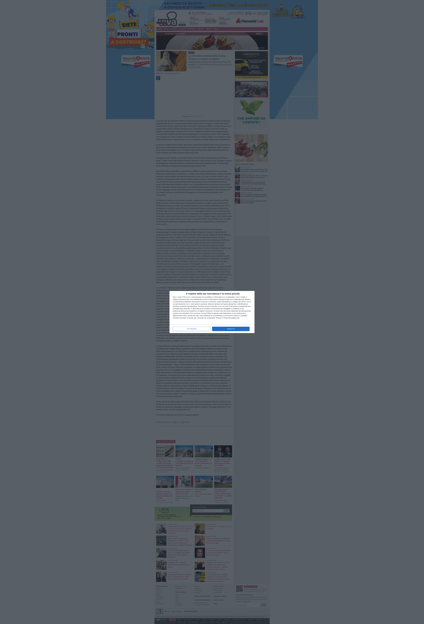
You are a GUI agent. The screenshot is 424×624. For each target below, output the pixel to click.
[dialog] (212, 312)
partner (188, 297)
